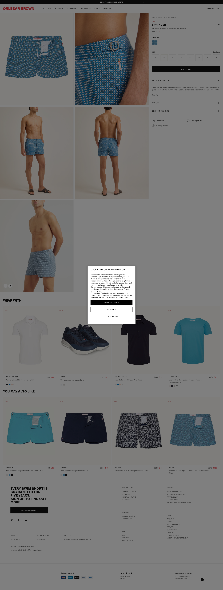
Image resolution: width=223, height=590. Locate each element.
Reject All (111, 309)
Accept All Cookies (111, 302)
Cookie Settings (111, 316)
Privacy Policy (96, 295)
